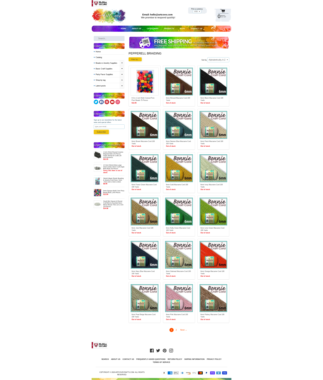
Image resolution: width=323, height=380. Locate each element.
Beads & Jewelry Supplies (110, 63)
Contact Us (196, 29)
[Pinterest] (107, 102)
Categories (152, 29)
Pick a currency (197, 9)
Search (105, 359)
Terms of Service (161, 362)
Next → (183, 330)
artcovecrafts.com (124, 372)
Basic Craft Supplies (110, 69)
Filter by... (135, 59)
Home (123, 29)
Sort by (204, 60)
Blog (182, 29)
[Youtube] (112, 102)
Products (169, 29)
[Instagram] (117, 102)
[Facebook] (101, 102)
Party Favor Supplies (110, 74)
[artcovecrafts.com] (109, 16)
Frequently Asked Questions (150, 359)
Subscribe (101, 132)
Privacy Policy (214, 359)
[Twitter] (96, 102)
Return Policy (175, 359)
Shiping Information (194, 359)
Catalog (99, 57)
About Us (136, 29)
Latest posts (110, 86)
